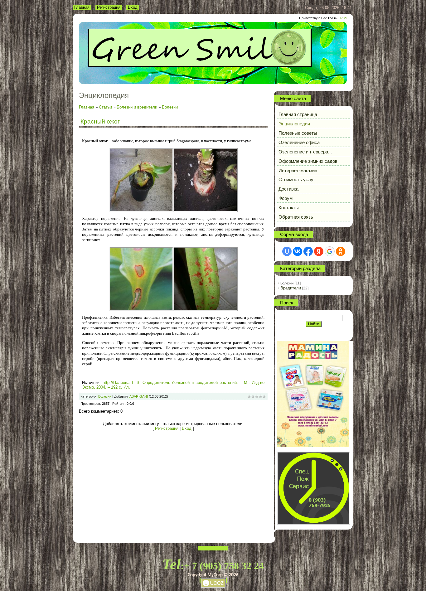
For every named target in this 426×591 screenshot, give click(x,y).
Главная (82, 7)
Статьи (105, 107)
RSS (343, 18)
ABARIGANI (138, 396)
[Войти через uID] (287, 251)
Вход (133, 7)
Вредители (290, 288)
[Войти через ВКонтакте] (297, 251)
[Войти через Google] (330, 251)
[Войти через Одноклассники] (340, 251)
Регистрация (108, 7)
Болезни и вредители (137, 107)
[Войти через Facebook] (308, 251)
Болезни (170, 107)
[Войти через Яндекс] (318, 251)
